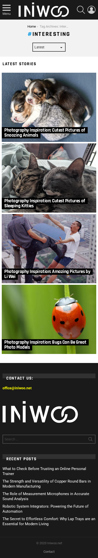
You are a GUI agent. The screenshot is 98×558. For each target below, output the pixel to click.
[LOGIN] (91, 10)
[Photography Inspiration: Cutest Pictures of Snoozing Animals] (49, 107)
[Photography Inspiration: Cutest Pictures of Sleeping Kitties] (49, 178)
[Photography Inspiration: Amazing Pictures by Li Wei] (49, 248)
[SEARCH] (81, 10)
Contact (49, 551)
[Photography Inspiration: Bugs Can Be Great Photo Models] (49, 319)
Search (90, 440)
